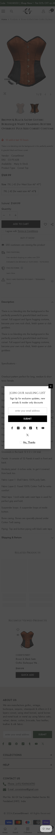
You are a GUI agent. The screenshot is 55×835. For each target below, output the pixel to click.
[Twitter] (27, 435)
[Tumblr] (37, 428)
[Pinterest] (24, 428)
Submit (27, 418)
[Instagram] (18, 428)
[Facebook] (12, 428)
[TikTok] (31, 428)
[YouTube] (43, 428)
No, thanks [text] (29, 442)
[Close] (50, 386)
